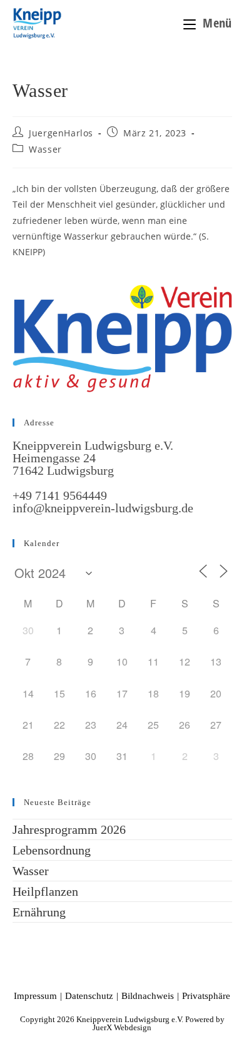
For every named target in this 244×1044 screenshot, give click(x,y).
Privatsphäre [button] (206, 996)
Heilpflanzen (45, 891)
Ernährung (39, 912)
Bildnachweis (147, 996)
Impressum (35, 996)
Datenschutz (89, 996)
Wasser (45, 149)
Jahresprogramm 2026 (69, 829)
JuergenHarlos (61, 133)
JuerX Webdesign (122, 1027)
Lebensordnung (52, 850)
